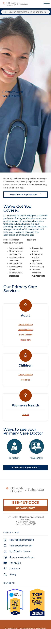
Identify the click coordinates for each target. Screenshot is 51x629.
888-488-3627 (25, 508)
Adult (25, 315)
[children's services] (25, 355)
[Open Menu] (47, 3)
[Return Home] (15, 4)
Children (25, 365)
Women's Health (25, 405)
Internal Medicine (25, 329)
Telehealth (36, 458)
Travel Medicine (25, 335)
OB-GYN (25, 414)
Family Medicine (26, 324)
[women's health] (25, 395)
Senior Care (26, 340)
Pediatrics (25, 380)
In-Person (14, 458)
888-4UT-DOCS (25, 502)
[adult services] (25, 305)
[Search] (5, 12)
